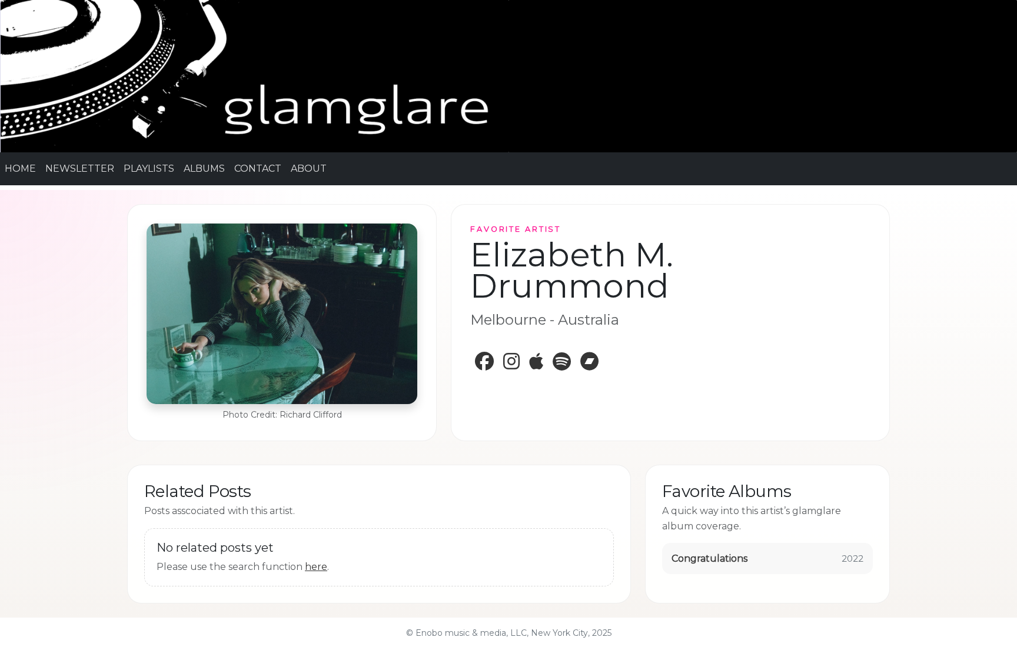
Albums (204, 168)
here (316, 566)
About (309, 168)
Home (20, 168)
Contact (257, 168)
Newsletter (79, 168)
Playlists (149, 168)
